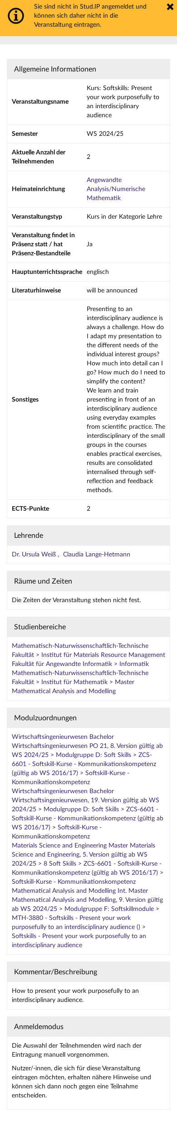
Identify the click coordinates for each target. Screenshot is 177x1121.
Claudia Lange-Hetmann (96, 554)
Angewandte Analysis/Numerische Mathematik (116, 189)
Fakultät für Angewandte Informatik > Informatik (80, 664)
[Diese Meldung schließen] (170, 6)
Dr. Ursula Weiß (35, 554)
